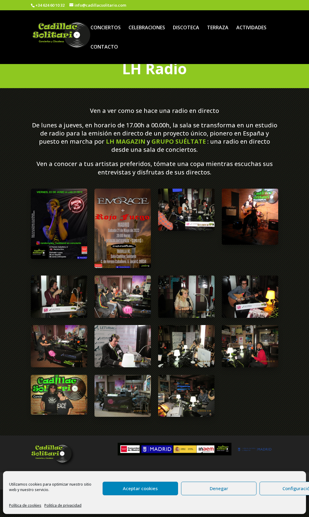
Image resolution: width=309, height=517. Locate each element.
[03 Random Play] (59, 257)
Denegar (219, 488)
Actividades (251, 28)
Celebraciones (147, 28)
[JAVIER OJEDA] (122, 365)
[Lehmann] (250, 316)
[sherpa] (250, 243)
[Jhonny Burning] (59, 365)
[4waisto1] (186, 415)
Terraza (217, 28)
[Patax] (122, 316)
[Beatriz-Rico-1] (59, 413)
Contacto (104, 47)
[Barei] (122, 415)
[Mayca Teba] (186, 316)
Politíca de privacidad (62, 505)
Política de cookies (25, 505)
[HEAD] (186, 365)
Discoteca (186, 28)
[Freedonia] (250, 365)
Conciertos (106, 28)
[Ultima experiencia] (186, 229)
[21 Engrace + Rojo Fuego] (122, 266)
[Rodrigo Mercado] (59, 316)
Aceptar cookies (140, 488)
